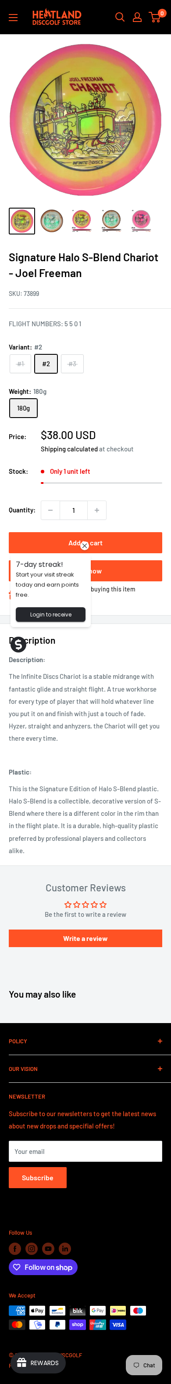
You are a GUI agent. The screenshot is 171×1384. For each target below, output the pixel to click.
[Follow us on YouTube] (48, 1249)
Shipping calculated (69, 449)
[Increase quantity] (97, 510)
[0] (155, 17)
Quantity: (22, 510)
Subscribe (37, 1177)
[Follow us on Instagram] (31, 1249)
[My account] (137, 17)
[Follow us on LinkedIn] (65, 1249)
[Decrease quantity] (50, 510)
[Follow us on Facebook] (15, 1249)
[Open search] (120, 17)
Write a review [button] (85, 938)
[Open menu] (13, 17)
